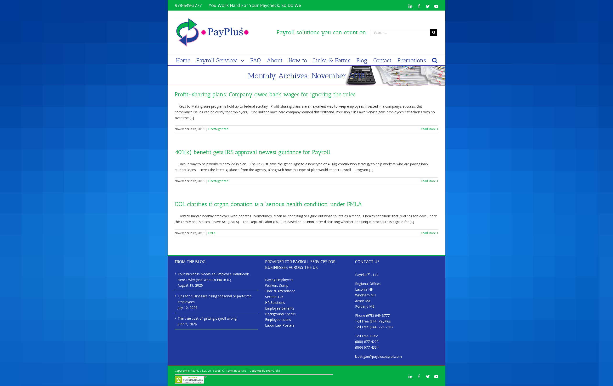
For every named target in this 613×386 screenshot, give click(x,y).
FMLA (212, 233)
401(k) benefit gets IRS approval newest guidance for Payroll (252, 152)
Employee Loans (278, 319)
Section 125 (274, 296)
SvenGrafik (273, 370)
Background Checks (280, 314)
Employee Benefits (279, 308)
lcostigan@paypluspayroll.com (378, 356)
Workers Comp (276, 285)
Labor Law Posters (280, 325)
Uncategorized (218, 129)
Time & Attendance (280, 291)
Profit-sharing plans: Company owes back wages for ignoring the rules (265, 94)
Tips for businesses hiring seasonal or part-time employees (214, 299)
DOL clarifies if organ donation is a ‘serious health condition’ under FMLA (268, 204)
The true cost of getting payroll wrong (207, 318)
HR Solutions (275, 302)
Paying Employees (279, 279)
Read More (428, 129)
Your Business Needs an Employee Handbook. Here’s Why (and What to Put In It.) (214, 277)
